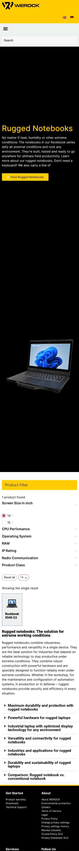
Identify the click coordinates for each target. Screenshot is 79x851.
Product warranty (16, 799)
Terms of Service (51, 811)
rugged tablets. (63, 165)
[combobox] (39, 40)
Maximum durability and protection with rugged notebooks (40, 707)
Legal (44, 814)
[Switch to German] (72, 17)
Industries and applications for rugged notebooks (39, 752)
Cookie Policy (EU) (52, 834)
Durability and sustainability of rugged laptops (39, 764)
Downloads (12, 803)
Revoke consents (51, 830)
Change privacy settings (55, 822)
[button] (5, 28)
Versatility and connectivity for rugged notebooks (39, 740)
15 (9, 522)
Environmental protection (56, 803)
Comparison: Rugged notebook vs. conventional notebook (36, 777)
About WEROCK (50, 799)
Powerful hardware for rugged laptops (39, 718)
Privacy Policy (49, 818)
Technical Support (16, 807)
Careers (45, 807)
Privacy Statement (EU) (54, 837)
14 (9, 516)
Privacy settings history (55, 826)
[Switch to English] (64, 17)
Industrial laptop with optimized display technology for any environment (40, 728)
